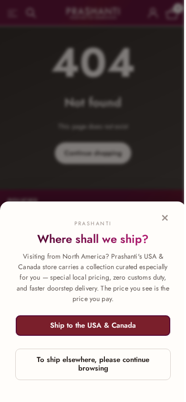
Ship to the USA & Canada (93, 325)
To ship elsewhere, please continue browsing (93, 363)
